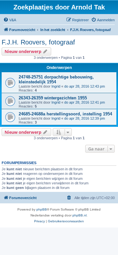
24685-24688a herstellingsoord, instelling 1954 (65, 113)
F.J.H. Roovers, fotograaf (38, 42)
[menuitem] (9, 20)
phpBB (41, 209)
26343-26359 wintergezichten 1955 (53, 97)
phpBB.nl (79, 215)
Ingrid (55, 86)
